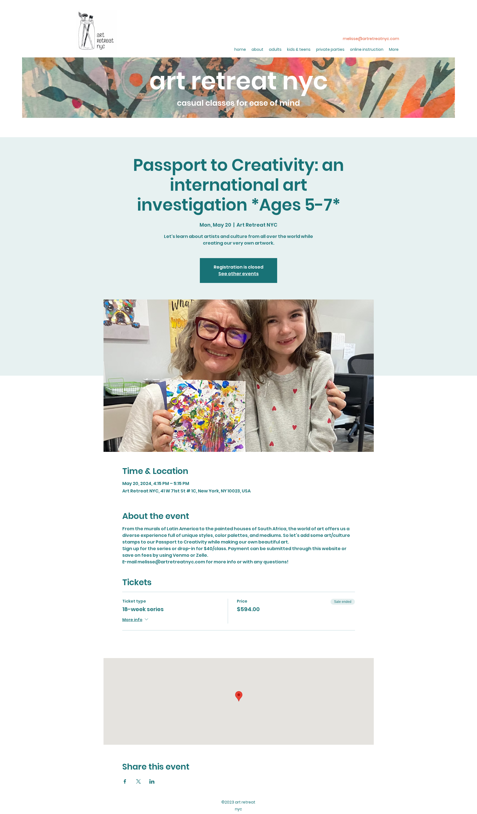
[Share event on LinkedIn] (152, 781)
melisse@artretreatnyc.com (371, 38)
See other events (238, 274)
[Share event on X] (138, 781)
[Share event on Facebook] (125, 781)
